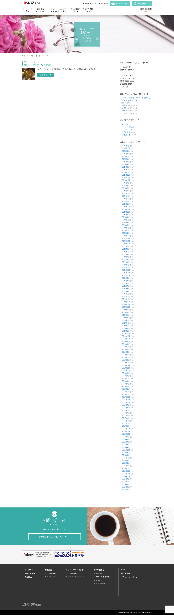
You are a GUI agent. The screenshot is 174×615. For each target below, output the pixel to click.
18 (123, 81)
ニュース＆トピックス (103, 577)
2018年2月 (126, 392)
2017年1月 (126, 426)
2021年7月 (126, 283)
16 (133, 78)
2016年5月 (126, 445)
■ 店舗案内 (87, 3)
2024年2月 (126, 201)
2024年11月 (126, 177)
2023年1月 (126, 236)
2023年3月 (126, 230)
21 (129, 81)
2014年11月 (126, 474)
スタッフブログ (128, 130)
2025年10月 (126, 148)
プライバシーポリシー (130, 577)
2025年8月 (126, 154)
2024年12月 (126, 175)
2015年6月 (126, 460)
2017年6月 (126, 413)
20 (127, 81)
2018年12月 (126, 365)
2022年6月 (126, 254)
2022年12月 (126, 238)
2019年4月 (126, 355)
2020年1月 (126, 331)
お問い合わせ (99, 570)
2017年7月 (126, 410)
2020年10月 (126, 307)
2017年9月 (126, 405)
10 (121, 78)
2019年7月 (126, 347)
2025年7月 (126, 156)
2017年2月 (126, 423)
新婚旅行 (48, 570)
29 (131, 84)
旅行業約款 (125, 573)
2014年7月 (126, 482)
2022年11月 (126, 241)
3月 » (128, 87)
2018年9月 (126, 373)
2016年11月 (126, 431)
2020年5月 (126, 320)
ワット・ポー (31, 62)
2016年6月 (126, 442)
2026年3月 (126, 146)
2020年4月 (126, 323)
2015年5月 (126, 463)
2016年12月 (126, 429)
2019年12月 (126, 333)
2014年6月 (126, 484)
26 (125, 84)
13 (127, 78)
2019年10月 (126, 339)
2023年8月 (126, 217)
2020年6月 (126, 318)
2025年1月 (126, 172)
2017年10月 (126, 402)
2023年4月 (126, 228)
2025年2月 (126, 170)
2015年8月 (126, 455)
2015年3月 (126, 468)
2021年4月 (126, 291)
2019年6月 (126, 349)
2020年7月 (126, 315)
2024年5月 (126, 193)
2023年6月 (126, 222)
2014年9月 (126, 479)
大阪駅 (124, 108)
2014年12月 (126, 471)
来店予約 (99, 573)
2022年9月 (126, 246)
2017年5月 (126, 415)
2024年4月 (126, 196)
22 (131, 81)
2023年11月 (126, 209)
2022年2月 (126, 265)
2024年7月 (126, 188)
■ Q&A (95, 3)
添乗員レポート (128, 135)
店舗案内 (28, 577)
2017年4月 (126, 418)
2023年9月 (126, 215)
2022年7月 (126, 252)
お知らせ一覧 (35, 56)
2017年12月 (126, 397)
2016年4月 (126, 447)
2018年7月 (126, 378)
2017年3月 (126, 421)
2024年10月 (126, 180)
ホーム (26, 56)
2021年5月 (126, 289)
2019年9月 (126, 341)
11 (123, 78)
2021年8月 (126, 281)
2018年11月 (126, 368)
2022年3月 (126, 262)
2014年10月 (126, 476)
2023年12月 (126, 207)
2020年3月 (126, 326)
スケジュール (51, 573)
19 (125, 81)
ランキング (51, 577)
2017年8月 (126, 408)
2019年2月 (126, 360)
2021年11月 (126, 273)
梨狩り (124, 105)
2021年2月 (126, 296)
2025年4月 (126, 164)
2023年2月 (126, 233)
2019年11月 (126, 336)
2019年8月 (126, 344)
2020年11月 (126, 304)
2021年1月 (126, 299)
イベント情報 (127, 127)
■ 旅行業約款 (104, 3)
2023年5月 (126, 225)
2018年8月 (126, 376)
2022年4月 (126, 259)
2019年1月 (126, 363)
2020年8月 (126, 312)
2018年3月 (126, 389)
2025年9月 (126, 151)
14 (129, 78)
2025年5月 (126, 162)
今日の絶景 (47, 65)
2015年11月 (126, 450)
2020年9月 (126, 310)
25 (123, 84)
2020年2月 (126, 328)
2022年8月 (126, 249)
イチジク (125, 113)
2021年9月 (126, 278)
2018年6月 (126, 381)
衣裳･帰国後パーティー (76, 577)
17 (121, 81)
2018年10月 (126, 371)
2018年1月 (126, 394)
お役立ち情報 (30, 573)
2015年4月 (126, 466)
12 (125, 78)
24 (121, 84)
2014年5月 (126, 487)
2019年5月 (126, 352)
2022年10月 (126, 244)
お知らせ (125, 124)
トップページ (30, 570)
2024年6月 (126, 191)
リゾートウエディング (75, 570)
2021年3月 (126, 294)
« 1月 (122, 87)
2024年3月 (126, 199)
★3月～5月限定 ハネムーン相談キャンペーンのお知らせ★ (137, 99)
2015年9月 (126, 452)
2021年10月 (126, 275)
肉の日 (124, 111)
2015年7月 (126, 458)
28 (129, 84)
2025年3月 (126, 167)
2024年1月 (126, 204)
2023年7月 (126, 220)
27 (127, 84)
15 (131, 78)
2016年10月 (126, 434)
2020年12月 (126, 302)
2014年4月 (126, 489)
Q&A (123, 570)
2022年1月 (126, 267)
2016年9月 (126, 437)
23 (133, 81)
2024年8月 (126, 185)
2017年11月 (126, 400)
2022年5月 (126, 257)
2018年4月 (126, 386)
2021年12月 (126, 270)
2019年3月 (126, 357)
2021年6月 (126, 286)
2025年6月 (126, 159)
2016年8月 (126, 439)
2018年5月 (126, 384)
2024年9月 (126, 183)
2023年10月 (126, 212)
